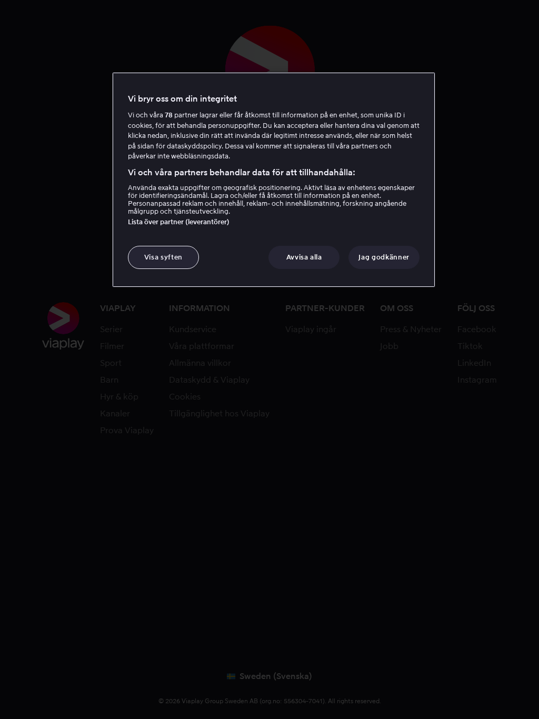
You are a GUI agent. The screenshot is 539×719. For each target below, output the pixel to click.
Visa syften (163, 257)
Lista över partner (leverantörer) (178, 222)
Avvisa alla (304, 257)
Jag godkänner (383, 257)
